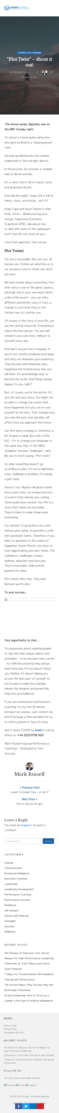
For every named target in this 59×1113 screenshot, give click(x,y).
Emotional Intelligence (16, 873)
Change (8, 862)
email (38, 730)
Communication (13, 868)
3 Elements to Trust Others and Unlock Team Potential (29, 1055)
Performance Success (17, 900)
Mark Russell (29, 774)
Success (9, 926)
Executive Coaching (15, 878)
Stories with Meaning (29, 52)
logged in (26, 825)
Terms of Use (10, 1025)
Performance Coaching (17, 894)
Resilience (10, 905)
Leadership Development (19, 889)
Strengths (10, 921)
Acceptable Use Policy (14, 1032)
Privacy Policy (10, 1029)
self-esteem (11, 910)
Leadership (10, 884)
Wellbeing (9, 931)
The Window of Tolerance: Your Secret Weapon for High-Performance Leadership (27, 1049)
